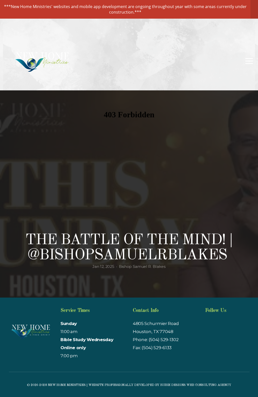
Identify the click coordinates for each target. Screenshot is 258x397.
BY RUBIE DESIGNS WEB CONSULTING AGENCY (192, 385)
